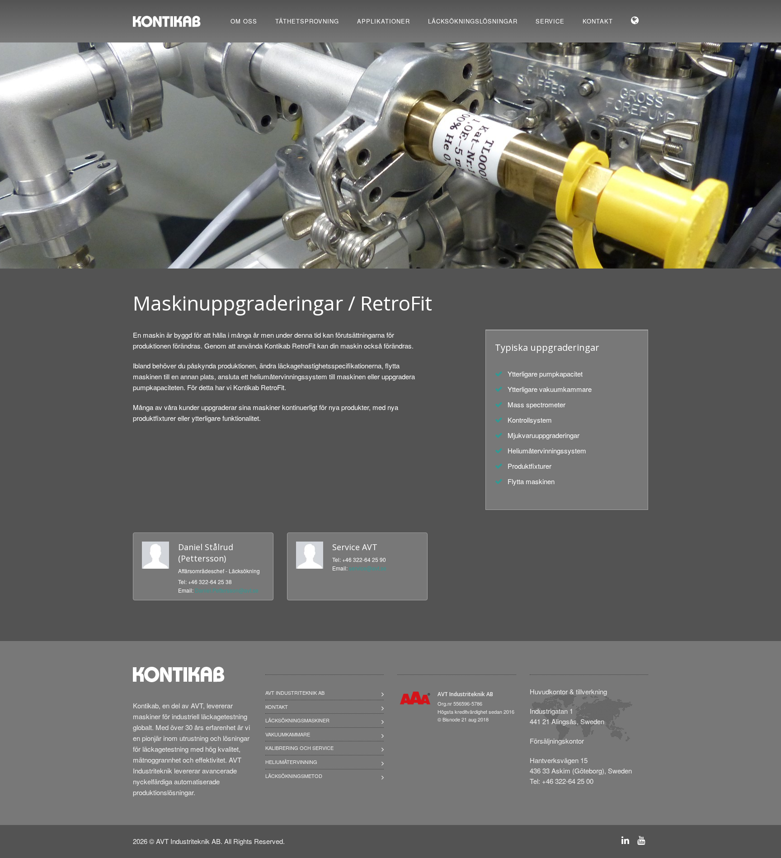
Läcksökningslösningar (473, 21)
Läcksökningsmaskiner (297, 720)
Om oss (244, 21)
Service (550, 21)
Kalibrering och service (299, 747)
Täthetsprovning (307, 21)
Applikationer (383, 21)
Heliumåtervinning (291, 761)
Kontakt (598, 21)
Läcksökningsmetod (293, 775)
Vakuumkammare (287, 734)
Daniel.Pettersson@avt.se (227, 590)
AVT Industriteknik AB (295, 692)
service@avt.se (367, 568)
